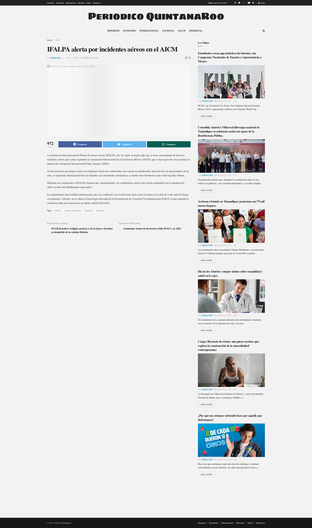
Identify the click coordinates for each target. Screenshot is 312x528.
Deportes (50, 2)
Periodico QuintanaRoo (156, 16)
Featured (89, 210)
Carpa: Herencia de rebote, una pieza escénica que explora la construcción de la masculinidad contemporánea (228, 345)
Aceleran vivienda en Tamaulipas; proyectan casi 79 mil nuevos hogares (231, 203)
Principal (100, 210)
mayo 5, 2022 (72, 57)
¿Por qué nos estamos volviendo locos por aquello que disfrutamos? (230, 417)
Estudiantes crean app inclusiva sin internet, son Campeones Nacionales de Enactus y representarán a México (229, 57)
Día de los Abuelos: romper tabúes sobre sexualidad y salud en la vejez (230, 273)
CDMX (57, 40)
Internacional (71, 2)
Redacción (56, 57)
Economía (60, 2)
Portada (94, 57)
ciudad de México (73, 210)
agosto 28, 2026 (223, 101)
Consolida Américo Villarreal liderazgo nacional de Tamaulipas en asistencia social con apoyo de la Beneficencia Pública (229, 131)
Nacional (81, 2)
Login (262, 2)
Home (49, 40)
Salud (88, 2)
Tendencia (96, 2)
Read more (206, 116)
